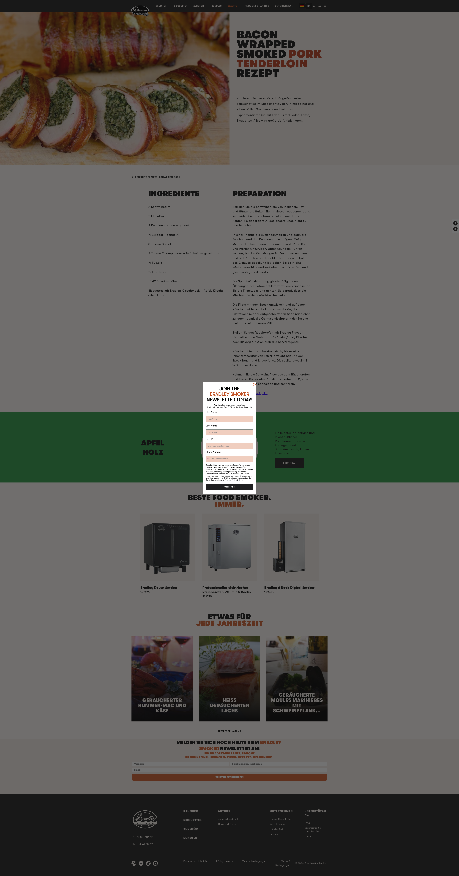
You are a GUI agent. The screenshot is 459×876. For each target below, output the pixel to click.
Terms (241, 480)
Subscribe (229, 487)
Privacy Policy (231, 480)
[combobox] (210, 459)
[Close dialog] (254, 384)
